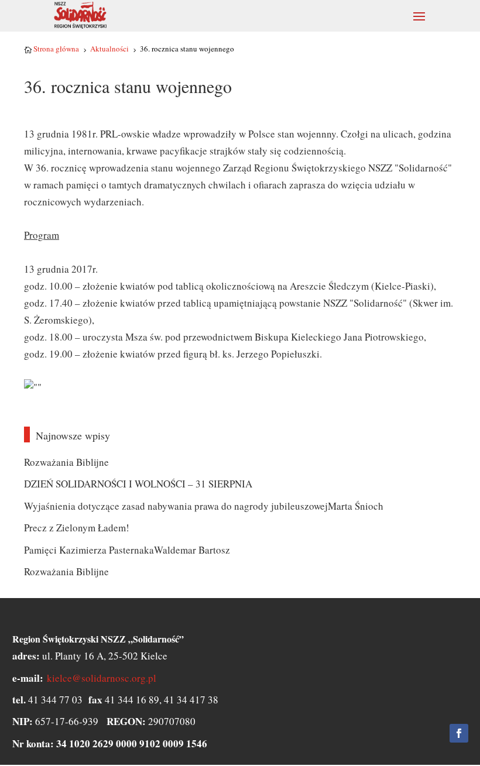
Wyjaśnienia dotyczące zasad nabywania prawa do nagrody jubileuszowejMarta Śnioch (203, 506)
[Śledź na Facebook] (459, 733)
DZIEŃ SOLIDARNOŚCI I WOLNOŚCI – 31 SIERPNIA (138, 483)
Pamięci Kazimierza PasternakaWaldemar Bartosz (127, 550)
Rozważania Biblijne (66, 462)
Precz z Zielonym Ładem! (76, 527)
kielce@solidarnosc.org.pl (101, 678)
